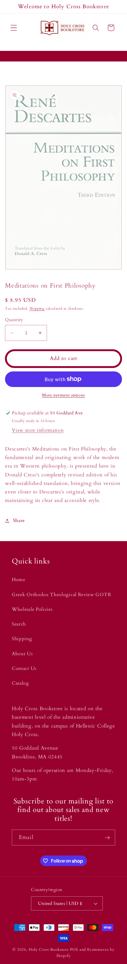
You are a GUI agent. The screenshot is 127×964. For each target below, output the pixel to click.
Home (18, 579)
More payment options (63, 395)
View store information (38, 430)
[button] (13, 27)
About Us (22, 654)
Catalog (20, 683)
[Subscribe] (107, 837)
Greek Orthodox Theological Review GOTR (61, 594)
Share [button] (19, 520)
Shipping (37, 308)
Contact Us (24, 668)
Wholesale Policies (32, 609)
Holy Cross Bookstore (49, 949)
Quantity (14, 320)
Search (19, 624)
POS (74, 949)
